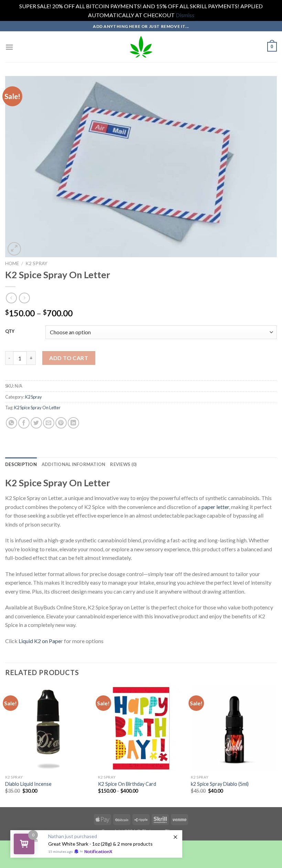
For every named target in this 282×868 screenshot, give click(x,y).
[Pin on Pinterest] (61, 422)
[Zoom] (14, 249)
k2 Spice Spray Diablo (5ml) (220, 784)
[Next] (276, 745)
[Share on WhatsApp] (11, 422)
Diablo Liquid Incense (28, 784)
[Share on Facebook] (24, 422)
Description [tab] (21, 464)
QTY (9, 331)
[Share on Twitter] (36, 422)
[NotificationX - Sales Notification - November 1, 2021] (96, 844)
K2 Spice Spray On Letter (37, 407)
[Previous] (5, 745)
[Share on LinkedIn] (73, 422)
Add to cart (68, 358)
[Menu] (9, 47)
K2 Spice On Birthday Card (127, 784)
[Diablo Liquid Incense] (48, 728)
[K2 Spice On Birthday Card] (141, 728)
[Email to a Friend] (48, 422)
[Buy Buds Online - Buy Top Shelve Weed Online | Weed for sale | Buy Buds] (141, 46)
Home (12, 263)
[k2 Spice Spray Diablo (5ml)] (234, 728)
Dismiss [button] (185, 15)
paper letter (215, 506)
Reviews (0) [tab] (123, 464)
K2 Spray (36, 263)
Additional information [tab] (74, 464)
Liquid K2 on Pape (40, 641)
